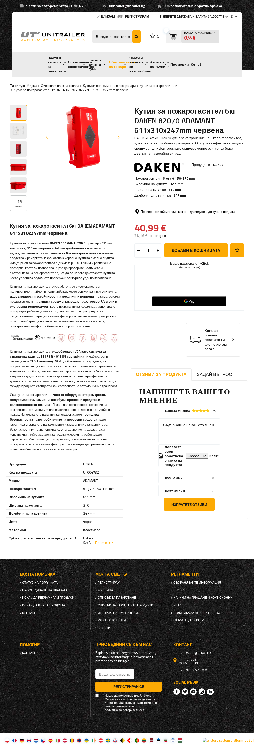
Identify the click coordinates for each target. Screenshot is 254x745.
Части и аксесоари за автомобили (140, 64)
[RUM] (72, 740)
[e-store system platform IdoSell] (228, 740)
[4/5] (204, 411)
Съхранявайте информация (197, 582)
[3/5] (200, 411)
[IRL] (93, 740)
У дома (32, 85)
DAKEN (218, 164)
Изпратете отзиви (189, 504)
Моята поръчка (38, 574)
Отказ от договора (188, 620)
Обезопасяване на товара (122, 64)
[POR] (136, 740)
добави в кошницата (196, 250)
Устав (178, 605)
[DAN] (64, 740)
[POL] (7, 740)
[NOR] (79, 740)
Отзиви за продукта (161, 374)
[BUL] (165, 740)
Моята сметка (111, 574)
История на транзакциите (120, 613)
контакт (28, 613)
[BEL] (122, 740)
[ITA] (57, 740)
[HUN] (180, 740)
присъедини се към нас (123, 644)
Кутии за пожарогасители (158, 85)
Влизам (108, 16)
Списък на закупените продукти (125, 605)
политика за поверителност (197, 612)
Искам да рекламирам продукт (47, 597)
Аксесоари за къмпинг (159, 64)
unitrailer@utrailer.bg (127, 6)
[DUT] (36, 740)
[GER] (21, 740)
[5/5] (207, 411)
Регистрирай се (128, 686)
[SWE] (108, 740)
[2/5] (197, 411)
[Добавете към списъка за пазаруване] (237, 250)
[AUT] (100, 740)
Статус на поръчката (40, 582)
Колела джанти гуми (95, 64)
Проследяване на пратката (44, 590)
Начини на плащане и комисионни (203, 597)
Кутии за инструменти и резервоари (109, 85)
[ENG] (28, 740)
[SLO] (115, 740)
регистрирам (137, 16)
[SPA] (50, 740)
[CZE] (43, 740)
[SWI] (129, 740)
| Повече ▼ (102, 542)
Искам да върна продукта (43, 605)
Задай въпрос (214, 374)
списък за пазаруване (117, 597)
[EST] (158, 740)
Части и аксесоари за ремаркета (57, 64)
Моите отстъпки (112, 620)
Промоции (179, 64)
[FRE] (14, 740)
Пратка (179, 590)
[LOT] (151, 740)
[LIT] (144, 740)
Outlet (196, 64)
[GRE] (172, 740)
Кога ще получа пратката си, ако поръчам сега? (216, 339)
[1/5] (193, 411)
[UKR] (86, 740)
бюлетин (105, 628)
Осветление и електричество (81, 64)
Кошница (105, 590)
